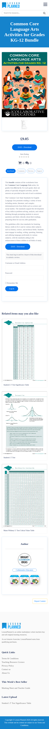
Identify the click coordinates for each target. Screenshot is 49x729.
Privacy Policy (8, 666)
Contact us (6, 669)
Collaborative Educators (24, 570)
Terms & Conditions (10, 658)
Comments (21, 171)
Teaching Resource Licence (13, 662)
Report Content (39, 601)
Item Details (10, 171)
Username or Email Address (15, 263)
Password (8, 273)
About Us (6, 673)
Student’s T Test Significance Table (16, 703)
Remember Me (12, 283)
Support (39, 171)
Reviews (31, 171)
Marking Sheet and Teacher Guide (16, 688)
